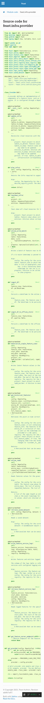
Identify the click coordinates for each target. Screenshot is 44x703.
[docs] (37, 92)
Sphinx (14, 696)
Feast (23, 4)
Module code (12, 12)
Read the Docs (9, 699)
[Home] (4, 12)
